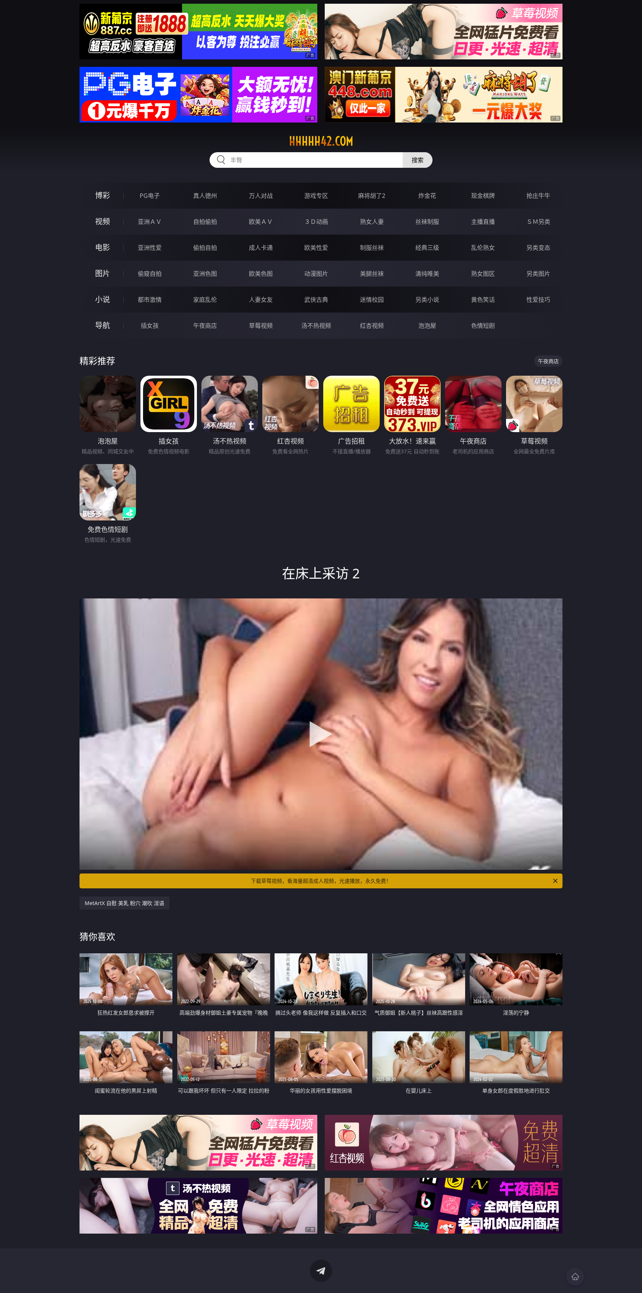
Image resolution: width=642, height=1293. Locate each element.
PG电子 (150, 196)
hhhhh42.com (321, 141)
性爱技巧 (538, 300)
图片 (102, 273)
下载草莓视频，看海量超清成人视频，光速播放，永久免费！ (321, 880)
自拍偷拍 (205, 222)
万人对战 (261, 196)
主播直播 (483, 222)
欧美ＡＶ (261, 222)
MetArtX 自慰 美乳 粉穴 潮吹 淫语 (124, 903)
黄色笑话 (483, 300)
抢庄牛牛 (538, 196)
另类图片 (538, 274)
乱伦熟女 (483, 248)
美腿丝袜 (372, 274)
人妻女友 (261, 300)
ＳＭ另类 (538, 222)
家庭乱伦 (205, 300)
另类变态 (538, 248)
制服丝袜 (372, 248)
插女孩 (150, 325)
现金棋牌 (483, 196)
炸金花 (427, 196)
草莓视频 (261, 325)
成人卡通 (261, 248)
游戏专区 (316, 196)
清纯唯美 (427, 274)
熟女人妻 (372, 222)
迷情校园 (372, 300)
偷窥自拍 (150, 274)
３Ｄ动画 (316, 222)
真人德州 (205, 196)
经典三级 (427, 248)
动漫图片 (316, 274)
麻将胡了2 (371, 196)
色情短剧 (483, 325)
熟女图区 (483, 274)
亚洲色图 (205, 274)
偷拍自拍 (205, 248)
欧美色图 (261, 274)
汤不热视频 (316, 325)
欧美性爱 (316, 248)
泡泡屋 (427, 325)
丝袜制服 (427, 222)
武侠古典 (316, 300)
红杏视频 (372, 325)
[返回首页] (575, 1277)
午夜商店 (205, 325)
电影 (102, 247)
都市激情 (150, 300)
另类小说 (427, 300)
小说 (102, 299)
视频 (102, 221)
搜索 (418, 160)
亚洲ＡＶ (150, 222)
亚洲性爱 (150, 248)
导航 (102, 325)
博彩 (102, 195)
